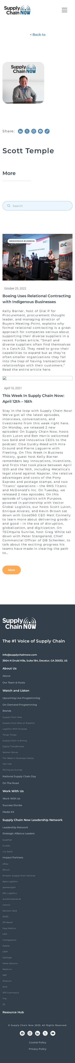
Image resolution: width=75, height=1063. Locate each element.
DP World (7, 922)
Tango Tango (9, 734)
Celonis (6, 905)
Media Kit (8, 811)
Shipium (7, 981)
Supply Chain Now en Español (18, 723)
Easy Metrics (9, 928)
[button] (64, 10)
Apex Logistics (10, 881)
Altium (6, 869)
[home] (17, 10)
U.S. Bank (7, 851)
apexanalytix (9, 887)
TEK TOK (7, 764)
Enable (6, 845)
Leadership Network (15, 827)
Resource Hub (13, 1012)
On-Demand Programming (19, 704)
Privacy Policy (37, 1048)
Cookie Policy (37, 1042)
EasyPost (7, 840)
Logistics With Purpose (14, 729)
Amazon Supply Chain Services (18, 875)
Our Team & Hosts (13, 682)
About (6, 675)
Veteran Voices (10, 752)
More (11, 570)
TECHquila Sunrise (12, 770)
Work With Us (11, 798)
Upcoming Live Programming (21, 698)
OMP (5, 951)
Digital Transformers (13, 746)
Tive (4, 998)
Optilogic (7, 957)
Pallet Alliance (10, 963)
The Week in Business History (18, 758)
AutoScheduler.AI (11, 899)
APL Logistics (9, 893)
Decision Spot (9, 910)
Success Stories (12, 805)
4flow (5, 864)
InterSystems (9, 940)
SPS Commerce (10, 992)
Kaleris (6, 945)
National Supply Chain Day (19, 776)
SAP (4, 975)
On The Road (10, 783)
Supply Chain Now (12, 717)
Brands (6, 710)
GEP (4, 934)
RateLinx (7, 969)
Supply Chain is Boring (14, 740)
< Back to (37, 35)
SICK (4, 986)
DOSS (5, 916)
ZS (3, 1004)
